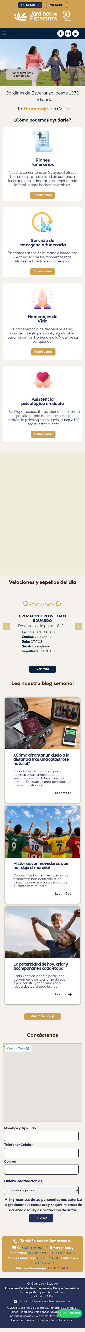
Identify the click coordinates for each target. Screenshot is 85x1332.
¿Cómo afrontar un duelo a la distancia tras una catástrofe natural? (41, 759)
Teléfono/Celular (18, 1145)
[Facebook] (60, 33)
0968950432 (42, 1263)
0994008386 (63, 1253)
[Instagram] (68, 33)
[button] (4, 62)
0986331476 (58, 1268)
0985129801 (49, 1258)
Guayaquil (30, 5)
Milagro (57, 5)
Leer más (62, 793)
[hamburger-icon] (4, 34)
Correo (10, 1161)
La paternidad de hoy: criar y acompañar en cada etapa (40, 966)
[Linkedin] (75, 33)
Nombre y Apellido (20, 1128)
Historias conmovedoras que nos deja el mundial (40, 866)
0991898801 (38, 1253)
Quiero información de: (24, 1181)
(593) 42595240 (35, 1248)
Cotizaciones (72, 1313)
